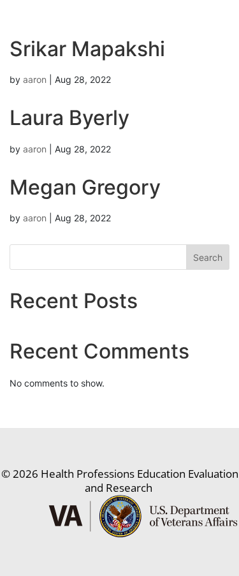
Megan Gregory (85, 187)
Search (207, 257)
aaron (35, 79)
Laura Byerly (69, 117)
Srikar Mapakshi (87, 48)
